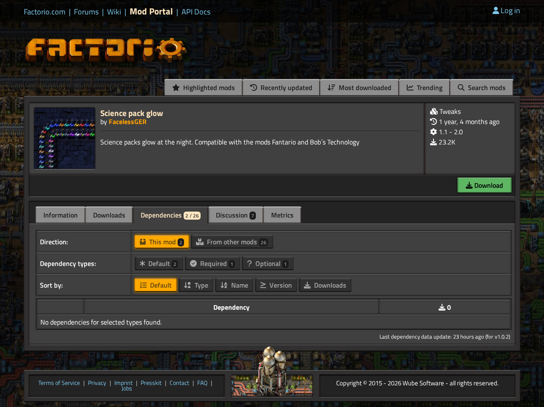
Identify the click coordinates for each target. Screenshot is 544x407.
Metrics (282, 215)
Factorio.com (44, 12)
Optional (270, 263)
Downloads (109, 215)
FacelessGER (128, 121)
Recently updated (285, 87)
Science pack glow (131, 113)
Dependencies (170, 215)
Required (215, 263)
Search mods (486, 87)
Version (280, 285)
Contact (179, 383)
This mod (164, 242)
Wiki (114, 12)
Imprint (123, 383)
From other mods (235, 242)
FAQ (202, 383)
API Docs (195, 12)
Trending (428, 87)
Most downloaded (364, 87)
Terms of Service (59, 383)
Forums (86, 12)
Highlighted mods (208, 87)
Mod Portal (151, 11)
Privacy (97, 383)
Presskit (151, 383)
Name (239, 285)
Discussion (235, 215)
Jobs (127, 389)
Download (488, 185)
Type (200, 285)
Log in (510, 10)
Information (60, 215)
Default (161, 263)
